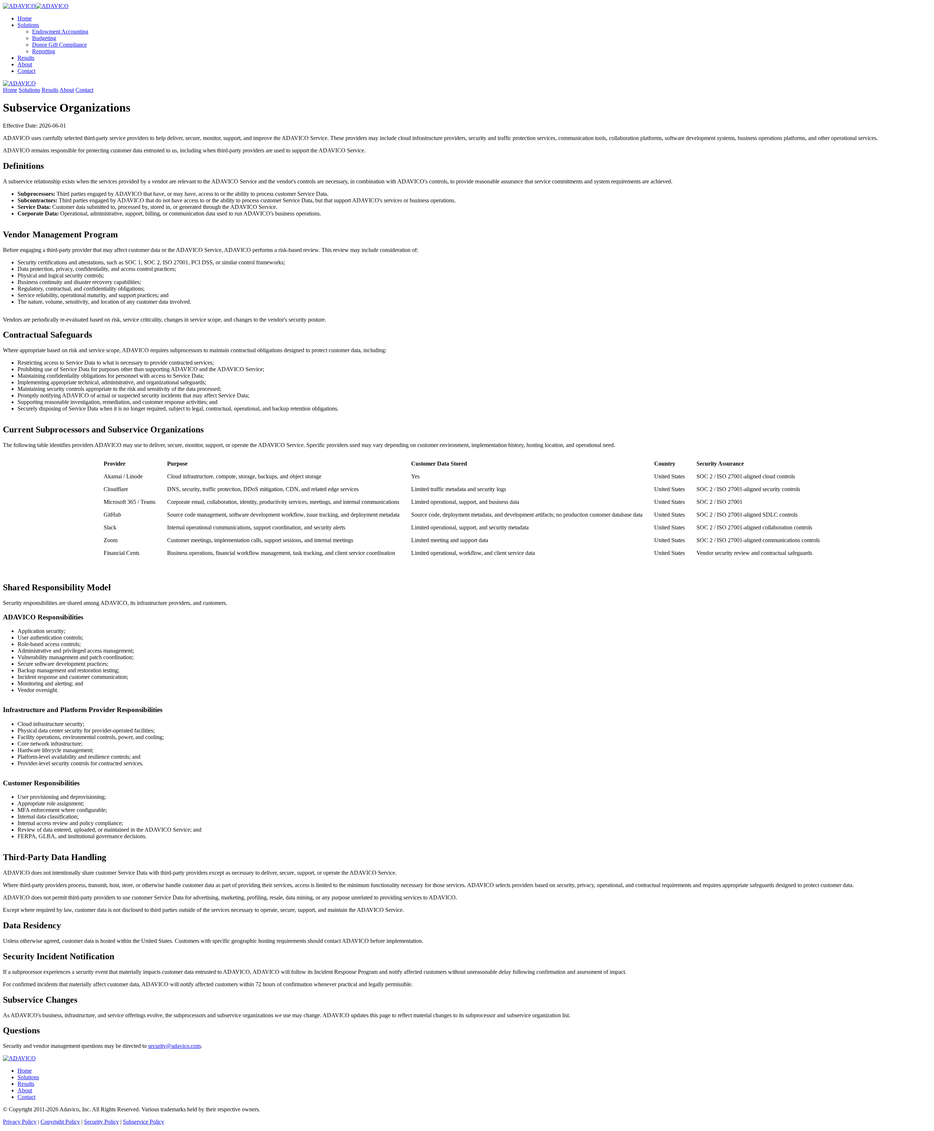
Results (26, 58)
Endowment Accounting (60, 31)
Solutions (28, 25)
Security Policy (101, 1122)
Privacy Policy (19, 1122)
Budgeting (44, 38)
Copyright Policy (60, 1122)
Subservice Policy (143, 1122)
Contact (26, 71)
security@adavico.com (174, 1046)
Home (25, 18)
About (25, 64)
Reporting (43, 51)
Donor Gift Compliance (59, 45)
